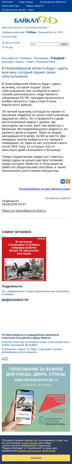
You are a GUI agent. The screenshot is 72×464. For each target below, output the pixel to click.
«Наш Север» (26, 2)
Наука (20, 61)
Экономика (41, 58)
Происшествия (45, 61)
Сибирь (31, 32)
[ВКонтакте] (63, 181)
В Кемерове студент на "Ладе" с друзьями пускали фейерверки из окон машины (32, 350)
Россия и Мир (9, 36)
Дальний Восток (47, 32)
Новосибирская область (31, 210)
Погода (8, 47)
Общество (8, 210)
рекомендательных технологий (36, 450)
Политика (26, 58)
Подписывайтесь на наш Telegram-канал (44, 188)
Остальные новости (57, 198)
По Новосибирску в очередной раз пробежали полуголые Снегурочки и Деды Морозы (30, 336)
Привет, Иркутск (35, 5)
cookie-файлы (29, 442)
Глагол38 (7, 2)
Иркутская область (12, 27)
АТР (60, 32)
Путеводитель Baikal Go (53, 2)
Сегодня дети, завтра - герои (18, 9)
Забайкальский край (13, 32)
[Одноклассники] (68, 181)
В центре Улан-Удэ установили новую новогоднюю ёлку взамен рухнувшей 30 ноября (35, 343)
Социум (57, 58)
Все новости (9, 58)
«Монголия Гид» (10, 5)
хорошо (36, 457)
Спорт (30, 61)
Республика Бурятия (36, 27)
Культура (7, 61)
